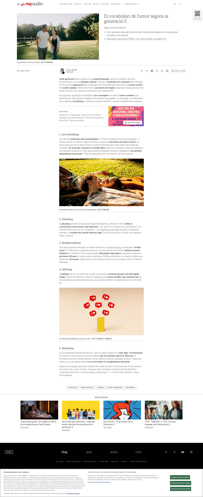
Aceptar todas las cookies (180, 477)
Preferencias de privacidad (180, 489)
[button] (18, 4)
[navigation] (104, 4)
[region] (101, 483)
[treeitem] (66, 4)
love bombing (130, 139)
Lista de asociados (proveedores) (99, 482)
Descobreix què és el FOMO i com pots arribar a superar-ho (136, 39)
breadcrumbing (114, 247)
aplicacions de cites (110, 229)
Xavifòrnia (76, 95)
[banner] (31, 4)
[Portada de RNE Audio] (32, 4)
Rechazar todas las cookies (180, 483)
